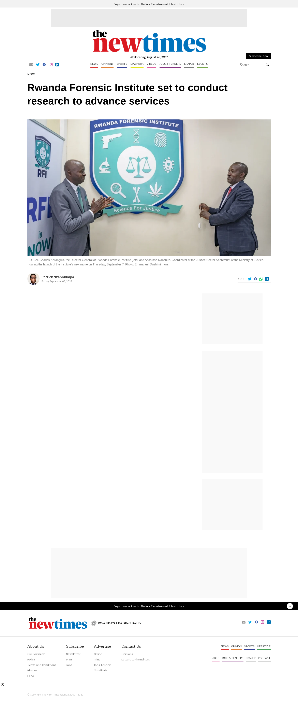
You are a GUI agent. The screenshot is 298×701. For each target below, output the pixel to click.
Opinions (107, 63)
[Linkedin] (57, 65)
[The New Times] (149, 52)
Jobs (69, 665)
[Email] (31, 65)
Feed (30, 675)
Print (69, 659)
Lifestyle (264, 646)
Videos (151, 63)
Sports (122, 63)
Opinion (236, 646)
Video (216, 658)
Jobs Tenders (102, 665)
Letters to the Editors (135, 659)
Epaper (189, 63)
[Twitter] (38, 65)
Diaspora (137, 63)
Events (202, 63)
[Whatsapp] (261, 279)
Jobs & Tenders (170, 63)
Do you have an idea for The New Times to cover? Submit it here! (149, 4)
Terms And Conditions (41, 665)
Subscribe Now (258, 56)
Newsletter (73, 654)
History (32, 670)
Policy (31, 659)
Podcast (264, 658)
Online (98, 654)
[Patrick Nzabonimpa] (33, 284)
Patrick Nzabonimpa (58, 277)
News (94, 63)
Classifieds (100, 670)
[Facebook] (44, 65)
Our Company (36, 654)
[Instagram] (51, 65)
